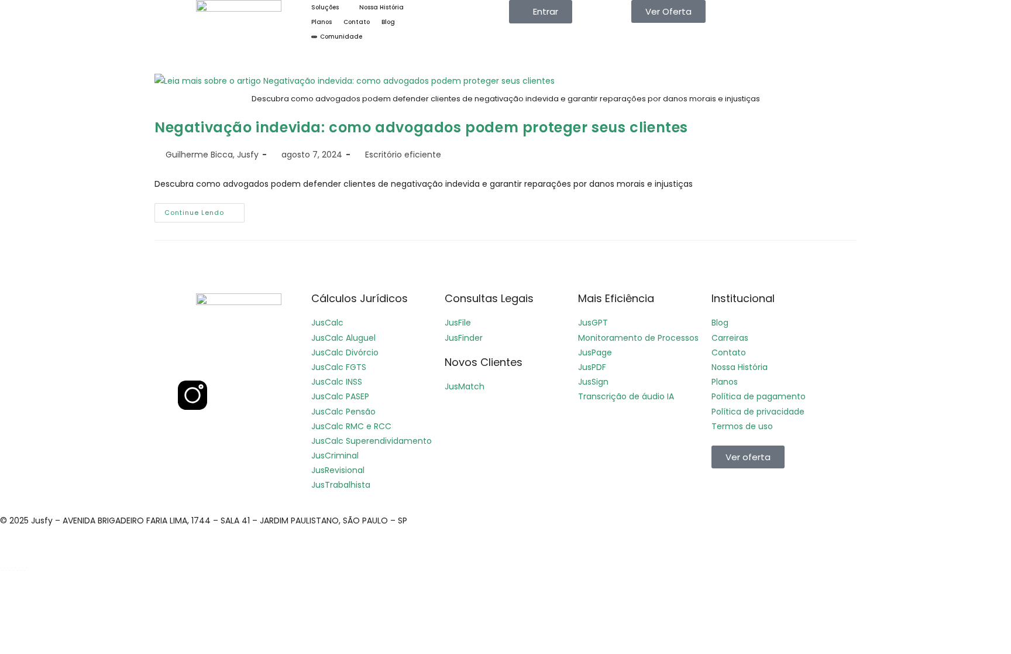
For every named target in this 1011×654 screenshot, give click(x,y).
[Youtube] (255, 360)
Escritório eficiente (403, 154)
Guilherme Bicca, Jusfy (212, 154)
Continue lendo (204, 210)
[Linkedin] (224, 360)
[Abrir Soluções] (345, 7)
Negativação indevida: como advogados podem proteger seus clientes (421, 127)
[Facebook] (192, 360)
